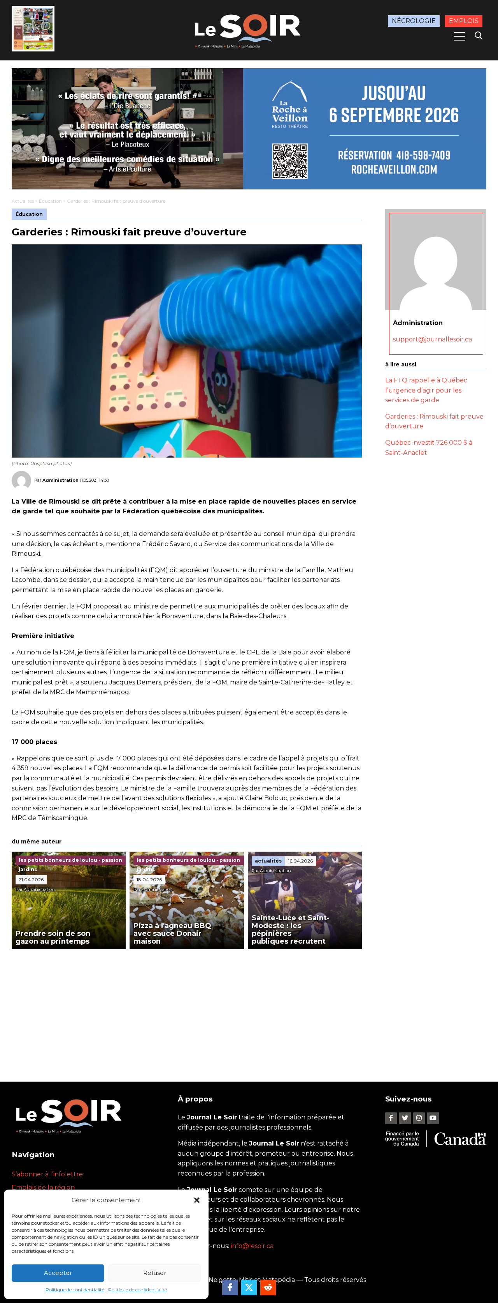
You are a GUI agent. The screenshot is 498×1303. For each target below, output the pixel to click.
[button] (197, 1200)
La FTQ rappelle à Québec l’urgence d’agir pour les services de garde (426, 390)
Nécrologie (414, 21)
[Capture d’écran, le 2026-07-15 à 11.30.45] (249, 128)
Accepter (58, 1272)
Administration (60, 480)
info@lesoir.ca (252, 1246)
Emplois (464, 21)
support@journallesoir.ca (432, 339)
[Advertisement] (187, 1007)
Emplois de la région (43, 1187)
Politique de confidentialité (75, 1289)
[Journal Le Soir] (249, 29)
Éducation (50, 201)
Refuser (154, 1272)
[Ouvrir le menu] (459, 36)
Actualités (23, 201)
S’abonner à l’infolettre (47, 1174)
